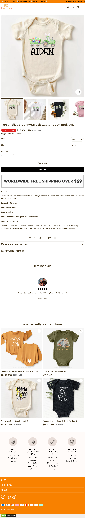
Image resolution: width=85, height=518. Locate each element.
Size (3, 145)
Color (3, 138)
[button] (82, 7)
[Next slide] (46, 310)
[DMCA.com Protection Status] (8, 517)
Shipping (4, 134)
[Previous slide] (39, 310)
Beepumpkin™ (10, 509)
